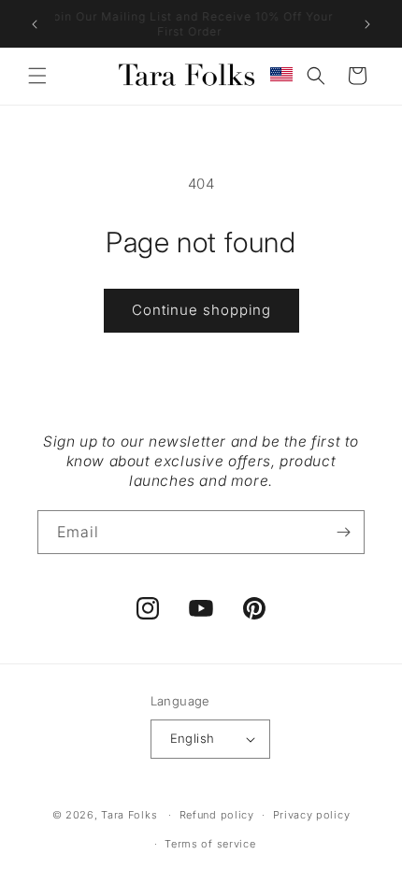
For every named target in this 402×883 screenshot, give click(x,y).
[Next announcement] (367, 24)
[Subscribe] (343, 532)
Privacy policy (312, 814)
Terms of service (210, 843)
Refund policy (216, 814)
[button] (37, 75)
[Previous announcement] (34, 24)
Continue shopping (201, 310)
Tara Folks (129, 814)
